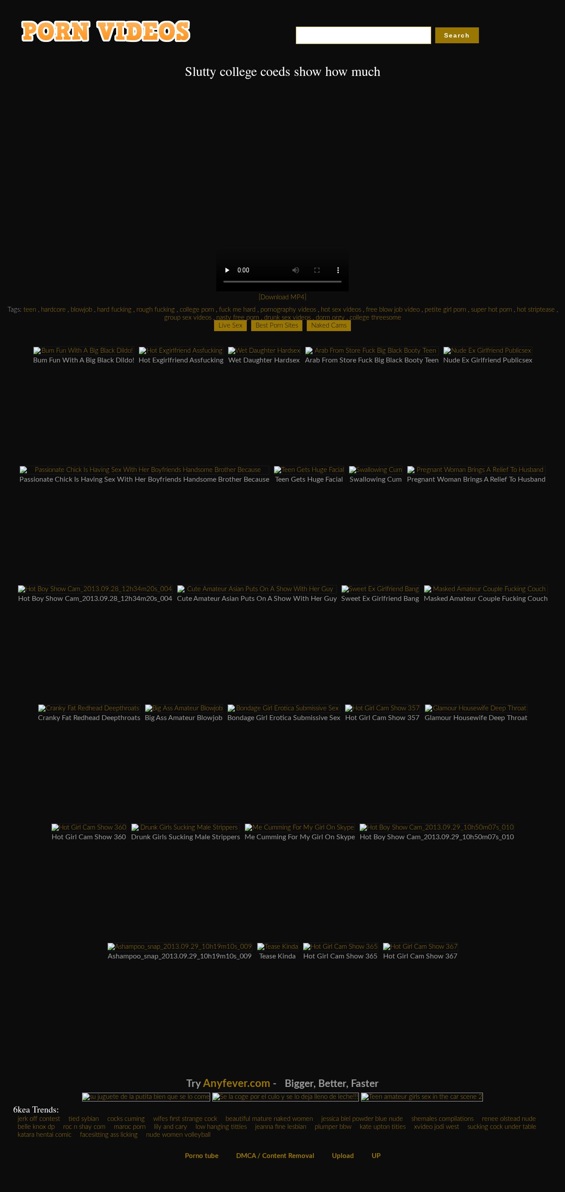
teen (29, 309)
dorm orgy (330, 317)
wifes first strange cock (185, 1119)
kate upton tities (383, 1127)
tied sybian (83, 1119)
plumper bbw (333, 1127)
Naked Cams (329, 325)
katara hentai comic (45, 1135)
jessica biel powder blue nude (362, 1119)
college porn (197, 309)
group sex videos (187, 317)
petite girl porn (445, 309)
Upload (343, 1156)
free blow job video (393, 309)
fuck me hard (237, 309)
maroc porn (130, 1127)
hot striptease (536, 309)
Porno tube (201, 1156)
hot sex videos (341, 309)
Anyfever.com (236, 1084)
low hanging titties (221, 1127)
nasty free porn (237, 317)
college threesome (375, 317)
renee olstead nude (509, 1119)
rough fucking (155, 309)
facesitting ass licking (109, 1135)
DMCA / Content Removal (275, 1156)
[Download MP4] (282, 297)
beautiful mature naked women (269, 1119)
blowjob (81, 309)
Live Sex (230, 325)
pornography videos (288, 309)
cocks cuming (126, 1119)
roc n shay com (84, 1127)
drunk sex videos (287, 317)
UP (376, 1156)
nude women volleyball (178, 1135)
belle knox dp (36, 1127)
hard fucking (114, 309)
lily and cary (170, 1127)
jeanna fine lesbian (280, 1127)
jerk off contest (39, 1119)
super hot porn (491, 309)
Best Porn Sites (277, 325)
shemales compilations (442, 1119)
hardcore (53, 309)
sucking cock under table (501, 1127)
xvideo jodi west (436, 1127)
